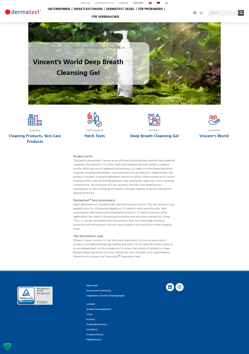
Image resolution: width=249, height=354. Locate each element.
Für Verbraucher (105, 17)
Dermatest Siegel (120, 9)
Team (89, 314)
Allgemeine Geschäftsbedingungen (105, 295)
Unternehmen (59, 9)
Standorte (92, 329)
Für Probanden (150, 9)
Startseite (37, 47)
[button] (7, 346)
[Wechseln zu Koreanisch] (166, 3)
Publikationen (93, 339)
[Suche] (241, 13)
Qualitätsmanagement (98, 309)
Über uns (85, 3)
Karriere (123, 3)
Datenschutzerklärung (98, 290)
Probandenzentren (96, 324)
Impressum (92, 285)
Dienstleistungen (88, 9)
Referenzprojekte (104, 3)
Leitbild (90, 304)
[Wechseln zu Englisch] (150, 3)
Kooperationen (94, 334)
